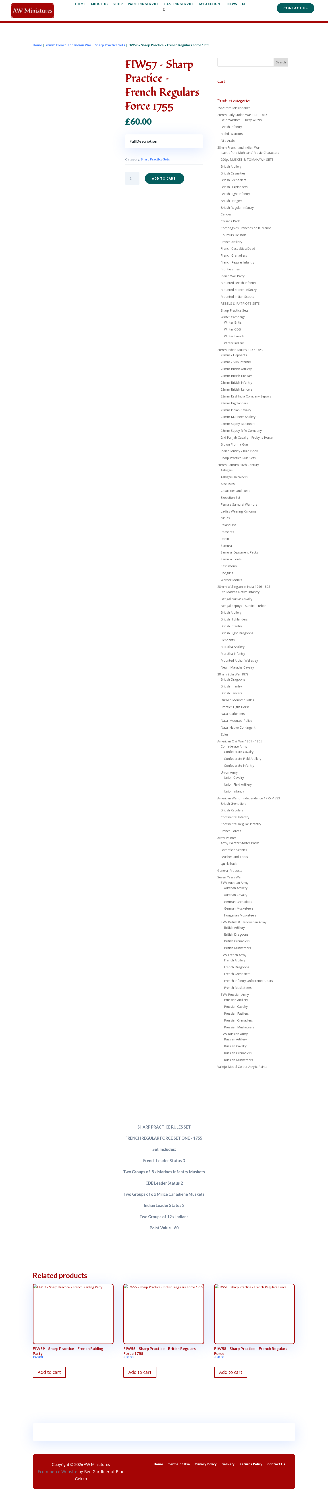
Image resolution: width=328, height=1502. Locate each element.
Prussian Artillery (236, 1000)
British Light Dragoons (237, 633)
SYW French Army (233, 955)
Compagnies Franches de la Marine (246, 228)
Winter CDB (232, 329)
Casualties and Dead (235, 491)
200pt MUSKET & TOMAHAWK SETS (247, 159)
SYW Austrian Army (234, 882)
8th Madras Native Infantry (240, 592)
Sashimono (229, 566)
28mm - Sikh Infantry (236, 362)
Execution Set (230, 497)
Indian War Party (233, 276)
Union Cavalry (234, 777)
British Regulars (232, 810)
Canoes (226, 214)
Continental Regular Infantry (241, 824)
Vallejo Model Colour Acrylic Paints (242, 1066)
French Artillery (231, 242)
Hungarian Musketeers (240, 915)
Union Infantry (234, 791)
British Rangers (232, 201)
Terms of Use (179, 1464)
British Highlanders (234, 187)
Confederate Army (234, 746)
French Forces (231, 831)
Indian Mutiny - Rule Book (239, 451)
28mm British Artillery (236, 369)
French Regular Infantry (237, 262)
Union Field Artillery (238, 784)
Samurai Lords (231, 559)
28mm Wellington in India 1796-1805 (243, 586)
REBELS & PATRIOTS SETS (240, 303)
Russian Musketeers (238, 1060)
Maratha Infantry (233, 653)
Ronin (225, 539)
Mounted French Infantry (239, 290)
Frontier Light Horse (235, 707)
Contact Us (295, 8)
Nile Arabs (228, 140)
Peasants (227, 532)
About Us (99, 4)
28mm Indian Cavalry (236, 410)
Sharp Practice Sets (110, 45)
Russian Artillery (235, 1039)
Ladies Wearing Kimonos (239, 511)
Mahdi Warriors (232, 134)
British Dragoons (233, 679)
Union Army (229, 772)
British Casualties (233, 173)
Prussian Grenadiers (238, 1020)
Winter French (234, 336)
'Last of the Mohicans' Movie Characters (250, 152)
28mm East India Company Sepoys (246, 396)
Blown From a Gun (234, 444)
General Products (229, 870)
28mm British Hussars (237, 376)
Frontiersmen (230, 269)
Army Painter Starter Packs (240, 843)
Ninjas (225, 518)
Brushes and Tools (234, 857)
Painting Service (143, 4)
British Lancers (231, 693)
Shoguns (227, 573)
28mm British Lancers (236, 389)
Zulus (224, 734)
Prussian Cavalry (236, 1006)
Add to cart (164, 178)
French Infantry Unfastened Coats (248, 981)
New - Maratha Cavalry (237, 667)
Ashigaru (227, 470)
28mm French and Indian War (68, 45)
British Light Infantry (235, 194)
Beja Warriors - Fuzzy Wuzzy (241, 120)
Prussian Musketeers (239, 1027)
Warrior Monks (231, 580)
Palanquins (228, 525)
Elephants (228, 640)
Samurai (227, 545)
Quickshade (229, 863)
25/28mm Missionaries (233, 108)
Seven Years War (229, 877)
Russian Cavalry (235, 1046)
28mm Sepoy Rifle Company (241, 430)
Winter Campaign (233, 317)
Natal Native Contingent (238, 727)
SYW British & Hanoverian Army (243, 922)
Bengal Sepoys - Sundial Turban (243, 606)
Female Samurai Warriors (239, 504)
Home (80, 4)
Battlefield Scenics (234, 850)
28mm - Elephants (234, 355)
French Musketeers (238, 987)
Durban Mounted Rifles (237, 700)
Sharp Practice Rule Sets (238, 458)
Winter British (233, 322)
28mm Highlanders (234, 403)
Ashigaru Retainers (234, 477)
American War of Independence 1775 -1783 (248, 798)
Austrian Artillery (235, 888)
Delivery (228, 1464)
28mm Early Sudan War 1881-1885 (242, 115)
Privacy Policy (206, 1464)
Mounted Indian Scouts (237, 296)
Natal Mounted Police (236, 720)
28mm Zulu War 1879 (233, 674)
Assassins (228, 484)
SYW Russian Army (234, 1034)
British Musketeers (237, 948)
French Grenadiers (234, 255)
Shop (118, 4)
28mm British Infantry (236, 382)
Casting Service (179, 4)
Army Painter (226, 838)
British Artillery (231, 166)
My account (210, 4)
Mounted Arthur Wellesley (239, 660)
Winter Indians (234, 343)
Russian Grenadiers (238, 1053)
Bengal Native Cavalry (236, 599)
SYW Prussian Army (235, 994)
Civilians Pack (230, 221)
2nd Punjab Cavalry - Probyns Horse (247, 437)
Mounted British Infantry (238, 283)
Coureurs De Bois (233, 235)
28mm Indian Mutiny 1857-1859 (240, 350)
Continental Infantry (235, 817)
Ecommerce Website (57, 1471)
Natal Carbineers (233, 713)
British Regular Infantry (237, 207)
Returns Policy (250, 1464)
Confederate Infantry (239, 765)
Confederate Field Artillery (242, 758)
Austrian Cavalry (235, 895)
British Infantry (231, 127)
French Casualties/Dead (238, 248)
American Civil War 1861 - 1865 (239, 741)
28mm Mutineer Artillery (238, 417)
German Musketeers (238, 908)
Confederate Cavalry (238, 752)
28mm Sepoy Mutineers (238, 424)
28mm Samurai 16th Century (238, 465)
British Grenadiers (233, 180)
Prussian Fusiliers (236, 1013)
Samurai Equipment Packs (239, 552)
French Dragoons (236, 967)
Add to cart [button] (49, 1372)
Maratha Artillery (233, 647)
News (232, 4)
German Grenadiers (238, 902)
